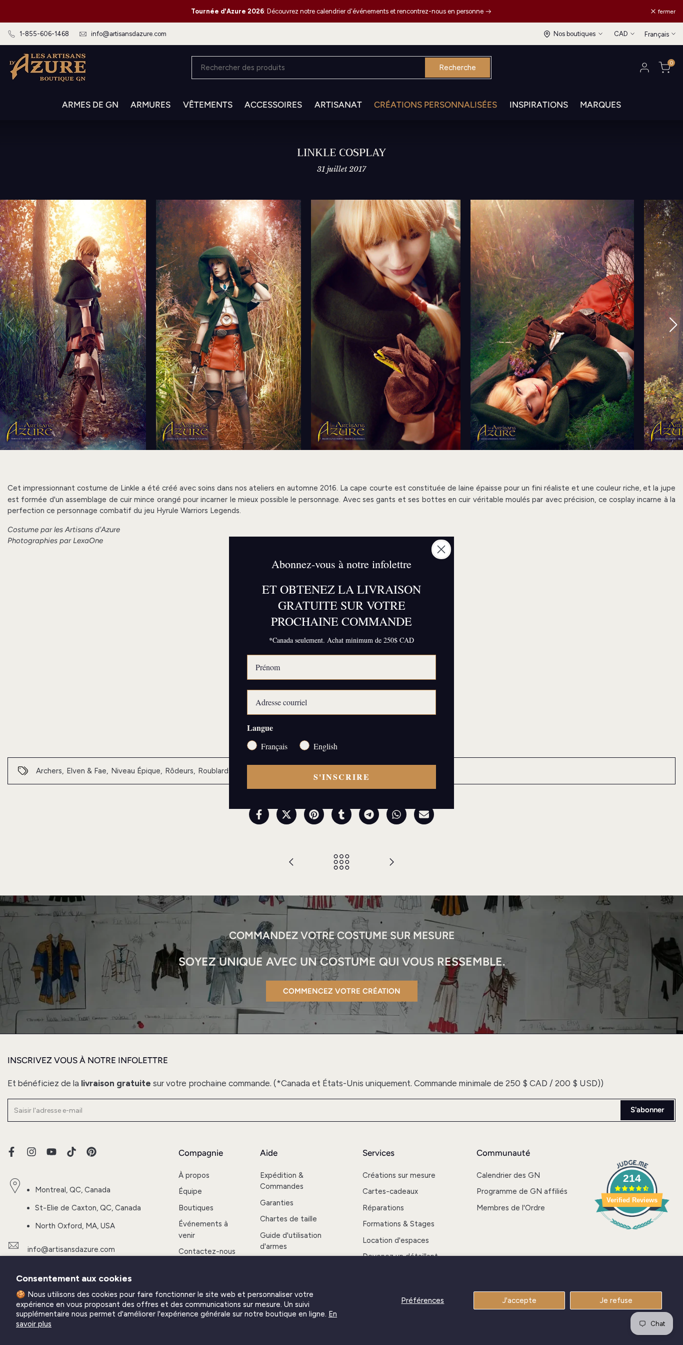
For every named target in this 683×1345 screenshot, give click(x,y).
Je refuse (616, 1300)
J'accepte (519, 1300)
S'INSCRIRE (342, 776)
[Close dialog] (441, 549)
